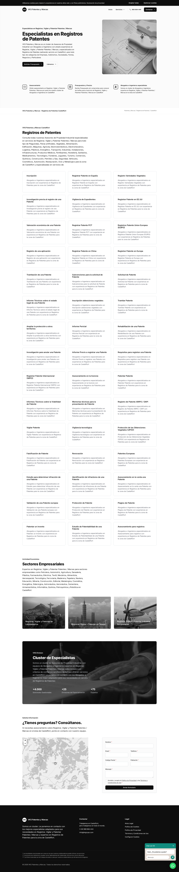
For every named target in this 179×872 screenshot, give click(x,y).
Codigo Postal (110, 760)
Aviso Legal (129, 823)
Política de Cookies (132, 827)
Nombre (108, 742)
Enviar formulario (129, 787)
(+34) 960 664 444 (86, 829)
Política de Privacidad (129, 780)
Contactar (149, 9)
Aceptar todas (134, 3)
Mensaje (108, 769)
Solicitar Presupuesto (31, 64)
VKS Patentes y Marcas (37, 9)
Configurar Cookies (132, 837)
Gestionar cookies (150, 3)
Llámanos (50, 64)
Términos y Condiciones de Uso (136, 833)
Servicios (119, 9)
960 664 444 (136, 9)
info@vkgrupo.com (86, 832)
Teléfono (134, 751)
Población (135, 760)
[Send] (172, 857)
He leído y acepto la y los (128, 781)
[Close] (173, 845)
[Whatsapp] (173, 866)
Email (107, 751)
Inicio (110, 9)
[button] (55, 763)
